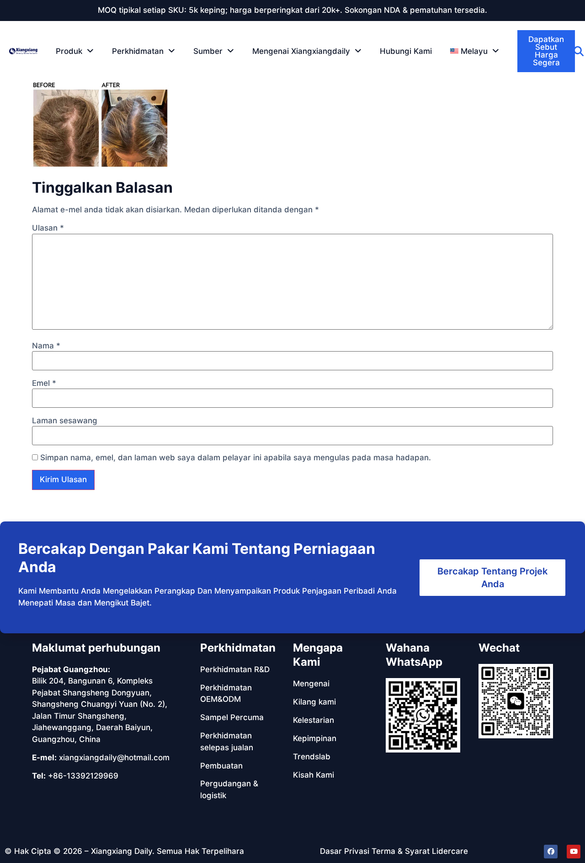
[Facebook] (551, 851)
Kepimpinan (314, 738)
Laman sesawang (64, 421)
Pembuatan (221, 765)
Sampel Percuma (232, 717)
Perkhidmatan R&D (235, 669)
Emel (44, 383)
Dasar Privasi (344, 851)
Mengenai (311, 683)
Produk (69, 51)
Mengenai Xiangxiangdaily (301, 51)
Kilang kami (314, 701)
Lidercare (450, 851)
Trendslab (311, 756)
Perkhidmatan (138, 51)
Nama (46, 346)
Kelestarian (313, 720)
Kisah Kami (313, 774)
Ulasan (48, 228)
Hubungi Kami (406, 51)
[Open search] (579, 51)
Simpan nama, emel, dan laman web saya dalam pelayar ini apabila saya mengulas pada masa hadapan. (235, 458)
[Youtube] (573, 851)
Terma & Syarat (401, 851)
